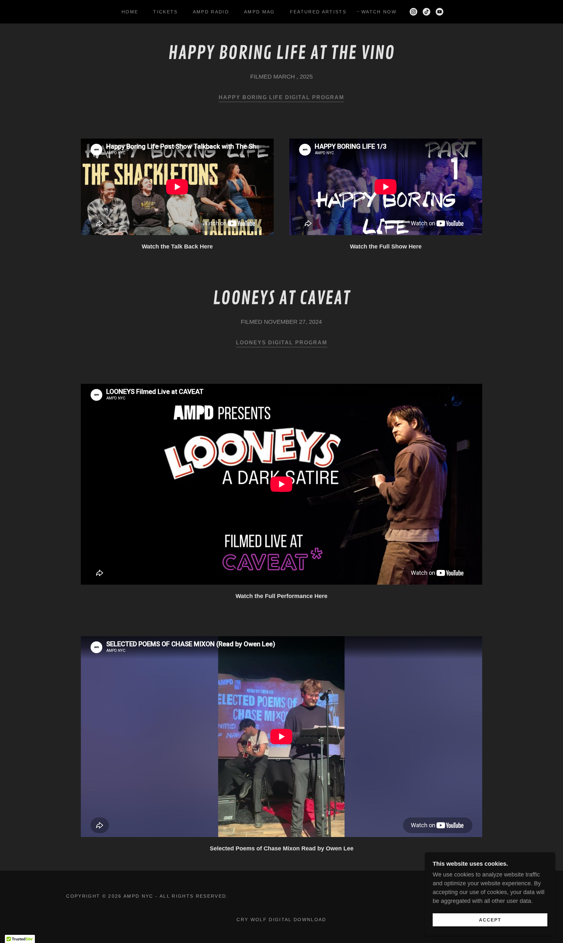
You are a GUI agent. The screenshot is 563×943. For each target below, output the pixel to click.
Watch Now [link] (379, 11)
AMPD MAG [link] (259, 11)
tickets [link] (165, 11)
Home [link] (130, 11)
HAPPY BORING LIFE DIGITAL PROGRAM (281, 97)
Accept (490, 919)
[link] (413, 11)
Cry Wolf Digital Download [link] (281, 919)
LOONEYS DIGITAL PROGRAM (281, 342)
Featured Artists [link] (318, 11)
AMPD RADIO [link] (211, 11)
